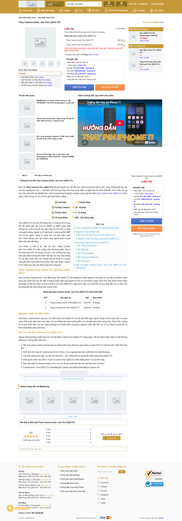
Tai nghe (141, 10)
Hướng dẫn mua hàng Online (72, 487)
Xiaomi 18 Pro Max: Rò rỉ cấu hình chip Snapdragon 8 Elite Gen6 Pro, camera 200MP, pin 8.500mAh (55, 156)
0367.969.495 (45, 476)
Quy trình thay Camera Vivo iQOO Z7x (93, 243)
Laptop (66, 10)
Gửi (121, 472)
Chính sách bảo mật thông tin (72, 479)
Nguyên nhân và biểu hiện (87, 232)
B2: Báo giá (83, 249)
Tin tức (133, 4)
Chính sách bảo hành (68, 471)
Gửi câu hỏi (111, 438)
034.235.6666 (32, 482)
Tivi (80, 10)
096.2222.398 (45, 482)
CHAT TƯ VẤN (79, 87)
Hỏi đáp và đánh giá (43, 175)
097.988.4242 (32, 487)
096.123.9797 (32, 508)
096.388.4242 (45, 487)
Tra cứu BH (157, 4)
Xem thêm (73, 416)
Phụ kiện (95, 10)
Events (143, 4)
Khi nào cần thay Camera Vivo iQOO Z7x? (96, 235)
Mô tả (24, 175)
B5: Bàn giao (83, 261)
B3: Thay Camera (85, 253)
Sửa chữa (158, 10)
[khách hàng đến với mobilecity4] (95, 400)
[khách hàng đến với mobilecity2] (51, 400)
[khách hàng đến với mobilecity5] (116, 400)
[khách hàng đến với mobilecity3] (73, 400)
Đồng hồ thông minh (118, 10)
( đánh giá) (158, 22)
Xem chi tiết (93, 55)
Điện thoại (27, 10)
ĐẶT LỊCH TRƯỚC (110, 87)
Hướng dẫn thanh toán (69, 483)
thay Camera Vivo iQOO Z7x (109, 193)
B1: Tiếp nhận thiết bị (87, 246)
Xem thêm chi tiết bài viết (73, 379)
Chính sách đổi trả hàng (69, 475)
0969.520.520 (32, 498)
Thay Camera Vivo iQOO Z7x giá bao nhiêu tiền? (97, 228)
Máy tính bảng (47, 10)
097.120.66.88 (37, 513)
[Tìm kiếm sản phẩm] (99, 3)
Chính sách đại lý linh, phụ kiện (72, 491)
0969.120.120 (32, 476)
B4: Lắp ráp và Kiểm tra (88, 257)
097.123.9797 (45, 508)
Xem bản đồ (44, 474)
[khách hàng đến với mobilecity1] (29, 400)
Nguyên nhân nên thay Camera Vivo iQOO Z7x (98, 239)
